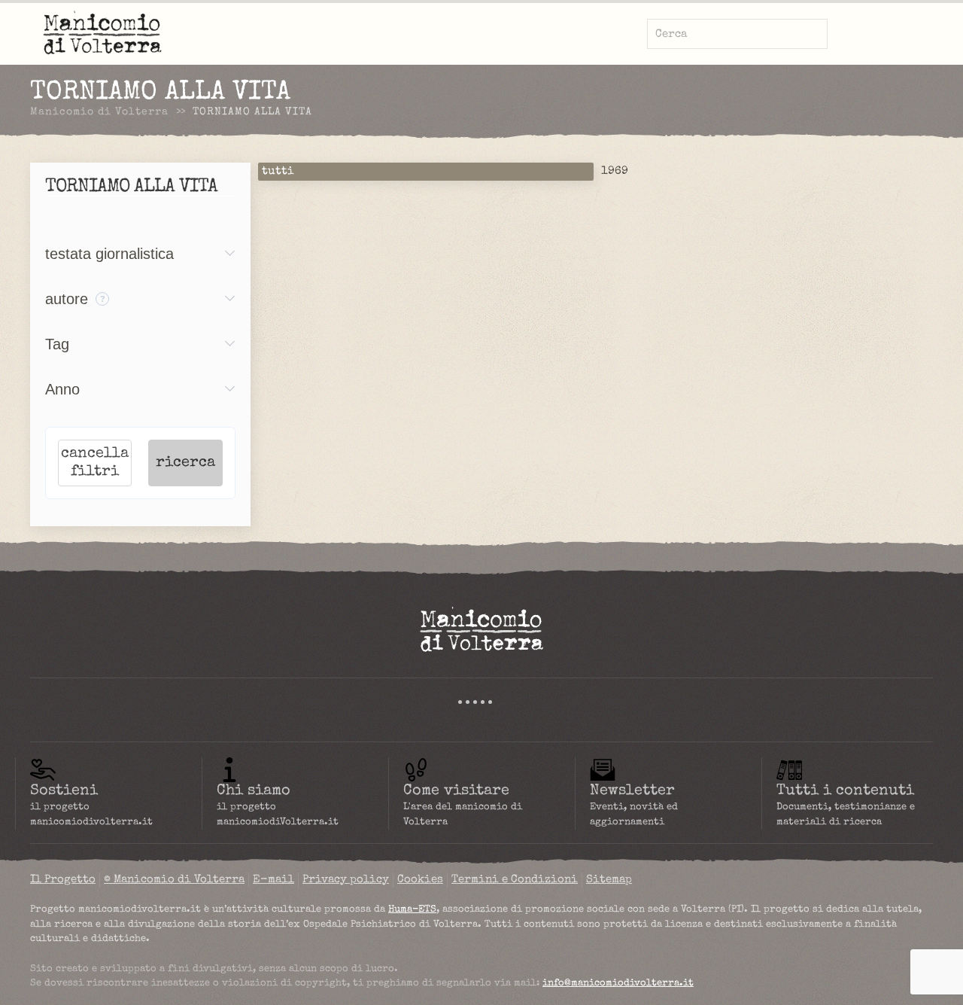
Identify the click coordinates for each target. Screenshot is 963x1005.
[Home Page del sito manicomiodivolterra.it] (481, 629)
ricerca (185, 463)
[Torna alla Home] (102, 34)
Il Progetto (63, 879)
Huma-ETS (412, 910)
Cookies (420, 879)
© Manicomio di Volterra (174, 879)
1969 (614, 171)
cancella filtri (95, 463)
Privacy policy (345, 879)
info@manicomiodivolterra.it (618, 983)
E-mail (273, 879)
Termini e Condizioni (514, 879)
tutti (278, 171)
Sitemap (609, 879)
